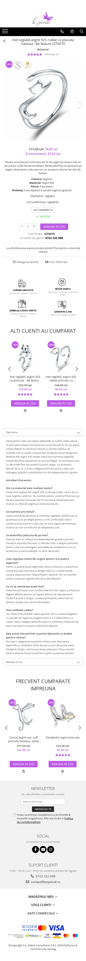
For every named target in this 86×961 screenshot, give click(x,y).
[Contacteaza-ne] (62, 31)
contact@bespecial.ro (45, 882)
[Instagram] (50, 849)
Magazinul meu (41, 897)
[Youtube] (43, 849)
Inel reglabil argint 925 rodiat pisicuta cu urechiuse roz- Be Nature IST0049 (61, 378)
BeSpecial (43, 49)
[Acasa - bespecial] (43, 18)
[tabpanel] (43, 100)
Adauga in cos (54, 227)
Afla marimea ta (43, 209)
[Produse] (5, 32)
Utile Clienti (41, 905)
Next (80, 105)
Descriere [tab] (11, 432)
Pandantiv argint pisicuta (62, 737)
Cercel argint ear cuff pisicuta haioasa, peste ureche (23, 739)
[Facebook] (35, 849)
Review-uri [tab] (14, 662)
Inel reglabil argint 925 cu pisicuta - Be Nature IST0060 (25, 378)
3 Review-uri (51, 54)
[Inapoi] (3, 41)
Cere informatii (57, 262)
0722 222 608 (45, 876)
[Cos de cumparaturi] (72, 31)
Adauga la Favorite (27, 262)
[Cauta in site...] (81, 31)
